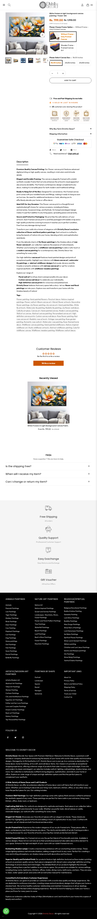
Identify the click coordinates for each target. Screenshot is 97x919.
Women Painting (12, 690)
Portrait (38, 677)
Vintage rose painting (56, 319)
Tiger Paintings (11, 615)
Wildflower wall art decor (65, 330)
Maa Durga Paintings (72, 624)
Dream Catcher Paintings (15, 710)
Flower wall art (31, 302)
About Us (67, 677)
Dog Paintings (11, 638)
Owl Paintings (11, 644)
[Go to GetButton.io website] (6, 916)
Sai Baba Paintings (71, 634)
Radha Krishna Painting (73, 611)
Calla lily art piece (23, 310)
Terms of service (70, 690)
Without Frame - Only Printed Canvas (68, 36)
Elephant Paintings (13, 631)
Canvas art (35, 310)
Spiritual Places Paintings (73, 637)
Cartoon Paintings (12, 693)
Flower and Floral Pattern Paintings (48, 621)
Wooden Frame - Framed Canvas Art (67, 47)
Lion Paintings (11, 612)
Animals (8, 605)
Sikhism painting (70, 644)
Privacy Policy (69, 681)
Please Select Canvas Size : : (66, 57)
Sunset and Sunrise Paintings (45, 612)
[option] (27, 33)
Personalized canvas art (62, 313)
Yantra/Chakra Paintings (73, 660)
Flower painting (23, 299)
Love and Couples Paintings (16, 706)
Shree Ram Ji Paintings (72, 628)
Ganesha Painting (70, 614)
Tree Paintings (40, 624)
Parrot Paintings (12, 654)
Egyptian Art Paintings (14, 700)
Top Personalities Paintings (15, 719)
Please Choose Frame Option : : (68, 28)
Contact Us (68, 697)
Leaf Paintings (40, 634)
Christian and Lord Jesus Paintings (77, 647)
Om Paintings (69, 654)
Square (37, 684)
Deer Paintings (11, 625)
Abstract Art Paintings (14, 683)
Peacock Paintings (12, 608)
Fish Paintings (11, 648)
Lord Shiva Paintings (71, 618)
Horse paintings (11, 641)
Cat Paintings (11, 635)
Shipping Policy (69, 687)
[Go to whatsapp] (6, 911)
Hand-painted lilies (65, 305)
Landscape (39, 681)
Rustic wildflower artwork (39, 327)
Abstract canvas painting (42, 313)
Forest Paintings (41, 640)
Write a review (48, 363)
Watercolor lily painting (35, 308)
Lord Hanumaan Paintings (73, 631)
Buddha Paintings (70, 621)
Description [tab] (22, 161)
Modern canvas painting (68, 310)
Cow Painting (10, 628)
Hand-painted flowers (38, 299)
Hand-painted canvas (49, 310)
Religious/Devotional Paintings (75, 608)
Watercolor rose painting (52, 322)
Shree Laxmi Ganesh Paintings (75, 641)
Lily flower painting (37, 305)
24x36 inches (70, 63)
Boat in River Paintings (43, 637)
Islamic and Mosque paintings (75, 651)
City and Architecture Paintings (17, 696)
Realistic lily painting (53, 308)
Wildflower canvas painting (32, 325)
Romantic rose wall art (33, 322)
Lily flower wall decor (70, 308)
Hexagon (38, 690)
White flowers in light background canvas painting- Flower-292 (49, 426)
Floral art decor (54, 299)
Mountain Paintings (42, 644)
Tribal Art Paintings (13, 687)
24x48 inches (84, 63)
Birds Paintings (11, 621)
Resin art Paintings (12, 713)
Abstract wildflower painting (61, 327)
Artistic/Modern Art (13, 680)
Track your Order (70, 694)
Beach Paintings (41, 631)
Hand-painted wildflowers (54, 325)
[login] (82, 5)
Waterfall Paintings (42, 627)
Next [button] (42, 34)
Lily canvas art (51, 305)
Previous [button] (10, 34)
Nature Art (39, 605)
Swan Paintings (11, 651)
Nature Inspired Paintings (44, 608)
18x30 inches (56, 63)
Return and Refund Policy (73, 684)
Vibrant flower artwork (61, 302)
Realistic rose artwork (38, 319)
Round (37, 687)
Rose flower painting (65, 316)
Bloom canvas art (44, 302)
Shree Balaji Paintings (72, 657)
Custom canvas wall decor (46, 316)
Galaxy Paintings (12, 716)
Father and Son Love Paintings (17, 703)
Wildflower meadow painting (43, 330)
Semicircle (38, 694)
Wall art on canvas (24, 313)
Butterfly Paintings (12, 658)
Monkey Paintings (12, 618)
